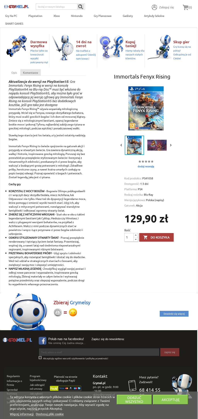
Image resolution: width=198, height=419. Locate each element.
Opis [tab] (14, 72)
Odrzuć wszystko (134, 399)
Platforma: (130, 189)
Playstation (35, 15)
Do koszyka (156, 237)
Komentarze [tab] (30, 72)
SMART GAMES (14, 23)
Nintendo (77, 15)
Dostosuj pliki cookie (50, 414)
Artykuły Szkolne (154, 15)
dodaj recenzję (146, 166)
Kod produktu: (133, 178)
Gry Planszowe (103, 15)
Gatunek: (129, 205)
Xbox (57, 15)
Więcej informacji (22, 414)
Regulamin (13, 376)
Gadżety (128, 15)
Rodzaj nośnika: (133, 194)
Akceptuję (171, 399)
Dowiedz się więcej (174, 313)
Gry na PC (11, 15)
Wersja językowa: (134, 200)
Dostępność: (131, 183)
